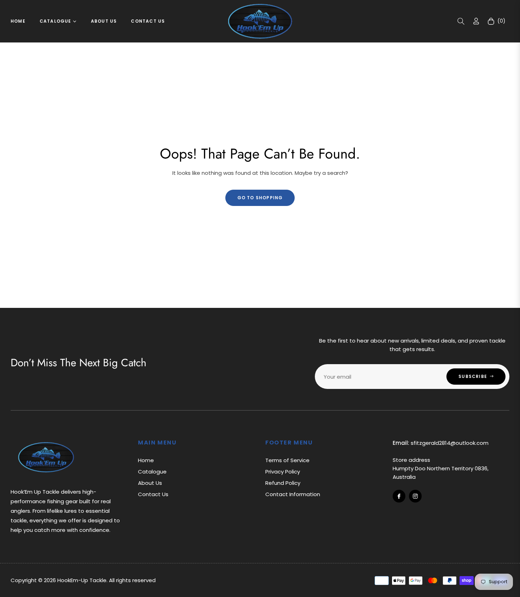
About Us (150, 483)
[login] (476, 21)
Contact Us (153, 494)
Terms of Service (287, 460)
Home (146, 460)
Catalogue (152, 471)
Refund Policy (282, 483)
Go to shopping (260, 198)
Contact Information (292, 494)
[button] (461, 21)
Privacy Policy (282, 471)
